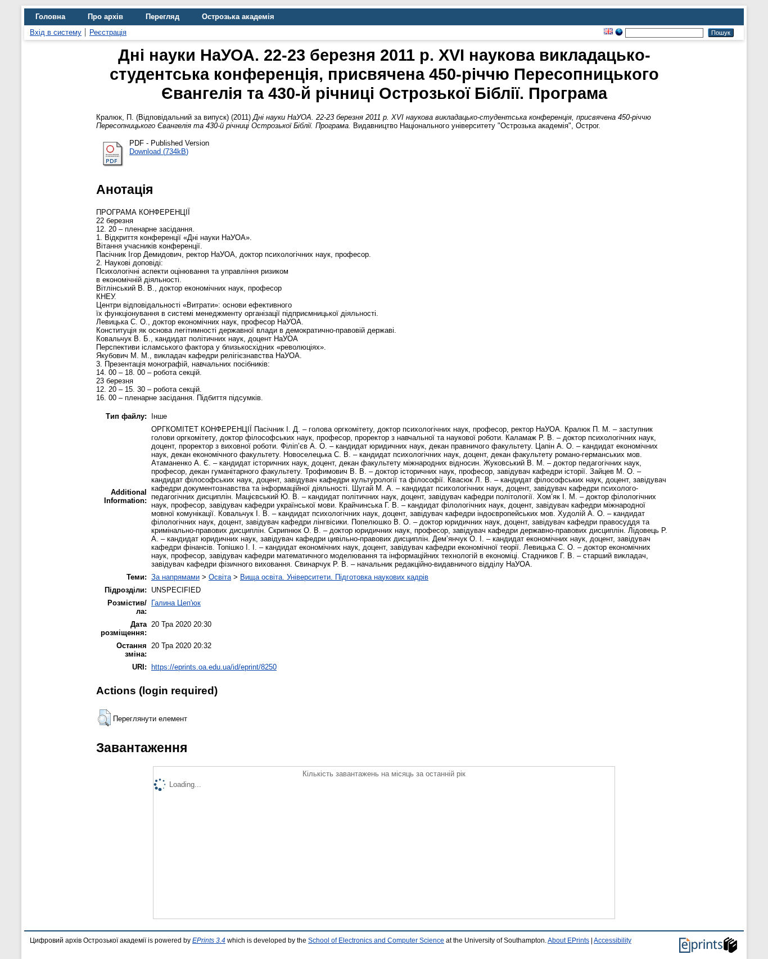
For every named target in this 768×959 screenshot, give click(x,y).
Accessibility (612, 940)
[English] (608, 32)
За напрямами (175, 577)
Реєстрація (108, 32)
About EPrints (568, 940)
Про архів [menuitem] (105, 16)
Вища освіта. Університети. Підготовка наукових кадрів (334, 577)
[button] (104, 717)
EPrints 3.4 (208, 940)
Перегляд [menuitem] (162, 16)
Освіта (220, 577)
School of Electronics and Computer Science (376, 940)
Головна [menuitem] (50, 16)
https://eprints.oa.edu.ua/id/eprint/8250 (214, 667)
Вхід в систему (56, 32)
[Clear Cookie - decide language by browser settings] (619, 32)
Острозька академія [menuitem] (238, 16)
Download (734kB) (158, 151)
